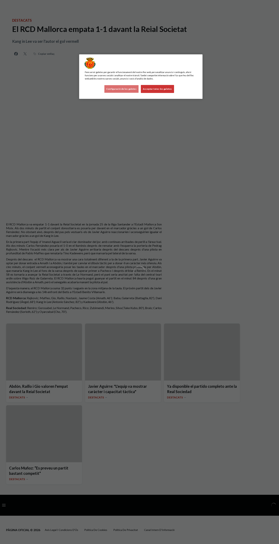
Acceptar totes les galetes (157, 89)
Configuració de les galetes (121, 89)
